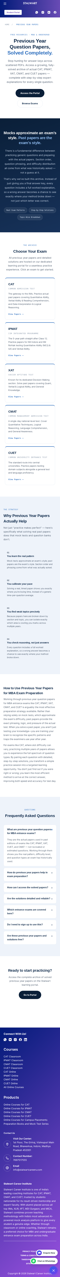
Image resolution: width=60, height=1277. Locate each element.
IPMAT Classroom (13, 1060)
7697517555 (20, 1160)
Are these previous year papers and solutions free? (27, 937)
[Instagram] (43, 12)
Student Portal (13, 12)
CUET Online (11, 1083)
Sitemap (30, 1263)
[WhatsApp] (36, 12)
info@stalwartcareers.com (27, 1169)
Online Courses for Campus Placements (25, 1119)
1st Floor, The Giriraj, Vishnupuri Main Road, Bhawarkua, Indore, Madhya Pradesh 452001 (33, 1146)
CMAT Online (11, 1079)
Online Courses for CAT (17, 1104)
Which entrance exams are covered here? (26, 911)
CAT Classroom (12, 1056)
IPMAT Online (11, 1075)
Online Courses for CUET (17, 1116)
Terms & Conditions (30, 1255)
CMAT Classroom (13, 1064)
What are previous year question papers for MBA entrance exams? (29, 831)
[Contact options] (54, 1270)
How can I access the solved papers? (27, 887)
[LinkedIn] (25, 1039)
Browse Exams (30, 103)
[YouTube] (49, 12)
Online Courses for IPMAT (18, 1108)
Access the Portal (30, 93)
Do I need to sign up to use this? (25, 924)
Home (7, 25)
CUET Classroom (13, 1067)
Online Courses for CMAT (18, 1112)
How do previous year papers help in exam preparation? (27, 874)
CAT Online (10, 1071)
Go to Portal (30, 995)
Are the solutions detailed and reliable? (28, 898)
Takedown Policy (30, 1259)
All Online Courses (14, 1087)
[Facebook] (55, 12)
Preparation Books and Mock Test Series (26, 1123)
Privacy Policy (30, 1251)
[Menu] (5, 3)
